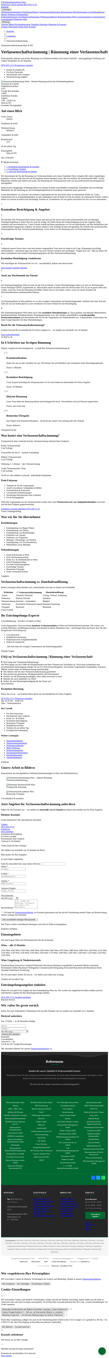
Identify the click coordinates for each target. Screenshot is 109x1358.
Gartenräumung (66, 1213)
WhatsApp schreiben (23, 698)
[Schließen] (2, 1295)
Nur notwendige (23, 1284)
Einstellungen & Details (41, 1284)
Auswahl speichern (22, 1327)
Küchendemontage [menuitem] (23, 24)
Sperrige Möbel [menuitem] (8, 24)
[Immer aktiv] (70, 1309)
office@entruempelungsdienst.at (63, 1258)
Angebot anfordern (23, 997)
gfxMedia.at (85, 1262)
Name (4, 866)
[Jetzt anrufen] (102, 1351)
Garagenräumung (67, 1208)
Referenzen (13, 27)
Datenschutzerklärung (24, 912)
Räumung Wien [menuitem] (20, 19)
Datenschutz (36, 1262)
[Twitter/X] (98, 1178)
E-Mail (5, 874)
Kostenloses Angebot (95, 1215)
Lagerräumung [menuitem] (7, 19)
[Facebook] (93, 1178)
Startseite (5, 7)
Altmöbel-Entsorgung (69, 1204)
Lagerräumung (66, 1211)
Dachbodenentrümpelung (43, 1216)
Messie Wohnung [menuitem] (8, 14)
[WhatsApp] (103, 1178)
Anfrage (4, 27)
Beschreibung (7, 908)
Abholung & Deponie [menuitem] (57, 24)
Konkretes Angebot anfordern (14, 509)
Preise (21, 27)
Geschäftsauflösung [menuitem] (96, 12)
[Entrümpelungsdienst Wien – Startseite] (13, 2)
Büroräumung (39, 1213)
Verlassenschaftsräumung (43, 1206)
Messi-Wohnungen (41, 1208)
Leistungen (6, 10)
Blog (26, 27)
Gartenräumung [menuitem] (98, 17)
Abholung (5, 22)
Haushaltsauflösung (41, 1204)
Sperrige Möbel (66, 1199)
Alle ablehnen (7, 1327)
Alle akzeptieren (8, 1284)
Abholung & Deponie (69, 1206)
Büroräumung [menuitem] (67, 12)
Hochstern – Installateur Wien (62, 1266)
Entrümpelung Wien (41, 1199)
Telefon (5, 881)
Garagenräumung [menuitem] (84, 17)
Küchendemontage (68, 1201)
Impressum (24, 1262)
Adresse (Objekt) (8, 888)
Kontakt (32, 27)
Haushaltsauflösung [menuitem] (30, 12)
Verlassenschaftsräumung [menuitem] (50, 12)
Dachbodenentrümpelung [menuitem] (29, 17)
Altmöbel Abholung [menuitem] (39, 24)
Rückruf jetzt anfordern (11, 1034)
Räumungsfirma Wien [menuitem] (67, 17)
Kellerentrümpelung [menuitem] (9, 17)
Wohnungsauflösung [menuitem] (49, 17)
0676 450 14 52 (33, 509)
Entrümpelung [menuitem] (22, 14)
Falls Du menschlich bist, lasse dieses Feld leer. (21, 864)
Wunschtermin (7, 896)
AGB (45, 1262)
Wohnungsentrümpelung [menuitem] (11, 12)
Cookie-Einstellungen (58, 1262)
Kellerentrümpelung (41, 1211)
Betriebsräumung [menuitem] (80, 12)
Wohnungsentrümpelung (43, 1201)
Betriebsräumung (67, 1216)
